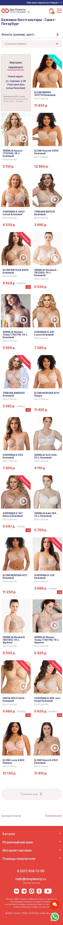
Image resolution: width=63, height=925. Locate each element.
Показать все (53, 815)
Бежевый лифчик (11, 815)
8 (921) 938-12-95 (31, 871)
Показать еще (29, 794)
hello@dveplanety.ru (30, 879)
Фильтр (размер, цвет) (17, 34)
